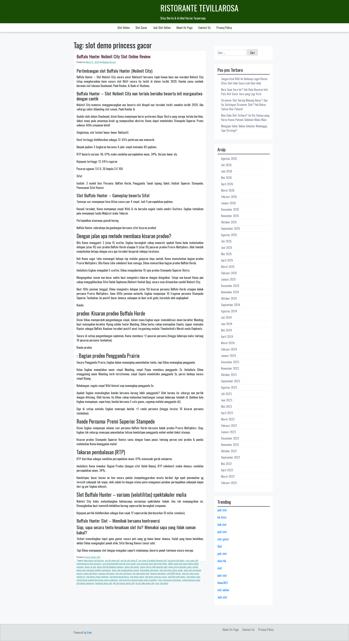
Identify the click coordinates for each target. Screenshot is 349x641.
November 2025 (230, 216)
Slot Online (123, 27)
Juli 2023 (226, 394)
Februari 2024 (229, 349)
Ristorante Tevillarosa (199, 8)
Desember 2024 (230, 286)
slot (219, 568)
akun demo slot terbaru (94, 560)
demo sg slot (90, 566)
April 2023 (227, 413)
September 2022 (230, 457)
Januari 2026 (228, 203)
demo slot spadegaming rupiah (125, 570)
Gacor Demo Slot (92, 557)
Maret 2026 (227, 190)
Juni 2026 (226, 171)
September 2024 (230, 305)
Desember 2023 (230, 362)
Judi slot (222, 597)
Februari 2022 (229, 483)
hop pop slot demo (124, 573)
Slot (219, 546)
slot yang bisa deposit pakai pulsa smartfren (138, 579)
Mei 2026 (226, 177)
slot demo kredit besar (119, 576)
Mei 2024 (226, 330)
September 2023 (230, 381)
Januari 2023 (228, 432)
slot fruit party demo (176, 576)
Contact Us (204, 27)
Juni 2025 (226, 247)
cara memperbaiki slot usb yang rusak (118, 563)
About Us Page (184, 27)
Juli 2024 (226, 317)
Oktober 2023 (229, 375)
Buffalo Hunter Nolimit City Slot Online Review (114, 56)
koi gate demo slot (141, 573)
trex (89, 632)
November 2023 (230, 368)
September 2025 (230, 228)
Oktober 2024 (229, 298)
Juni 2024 (226, 324)
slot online (223, 590)
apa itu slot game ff (129, 560)
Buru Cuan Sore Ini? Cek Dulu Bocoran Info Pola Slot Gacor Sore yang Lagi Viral (244, 91)
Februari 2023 (229, 425)
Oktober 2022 (229, 451)
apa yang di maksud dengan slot (152, 560)
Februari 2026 (229, 197)
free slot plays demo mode (171, 570)
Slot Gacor (141, 27)
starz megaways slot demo (169, 579)
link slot (221, 524)
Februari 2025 (229, 273)
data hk (221, 561)
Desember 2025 (230, 209)
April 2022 (227, 470)
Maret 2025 (227, 266)
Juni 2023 (226, 400)
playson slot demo (158, 573)
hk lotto (221, 517)
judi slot (222, 510)
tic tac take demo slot (145, 583)
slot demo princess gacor (156, 576)
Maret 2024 (228, 343)
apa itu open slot (112, 560)
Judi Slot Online (162, 27)
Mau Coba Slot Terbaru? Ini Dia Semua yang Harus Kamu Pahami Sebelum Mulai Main (245, 117)
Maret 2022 (227, 476)
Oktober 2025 (229, 222)
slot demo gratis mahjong (97, 576)
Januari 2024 (228, 355)
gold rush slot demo (192, 570)
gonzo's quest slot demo (87, 573)
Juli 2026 (226, 165)
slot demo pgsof (137, 576)
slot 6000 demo (174, 573)
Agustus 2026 (229, 158)
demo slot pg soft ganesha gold (153, 566)
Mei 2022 (226, 464)
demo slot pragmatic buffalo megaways (94, 570)
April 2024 (227, 336)
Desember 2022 (230, 438)
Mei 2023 (226, 406)
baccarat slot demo (176, 560)
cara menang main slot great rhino (152, 563)
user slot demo (161, 583)
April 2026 (227, 184)
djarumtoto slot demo (149, 570)
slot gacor (223, 539)
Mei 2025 (226, 254)
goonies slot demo (107, 573)
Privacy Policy (224, 27)
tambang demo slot (103, 583)
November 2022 (230, 444)
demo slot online (132, 566)
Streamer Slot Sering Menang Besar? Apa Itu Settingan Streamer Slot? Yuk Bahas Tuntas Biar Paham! (244, 104)
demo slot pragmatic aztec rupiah (183, 566)
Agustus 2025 (229, 235)
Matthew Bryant (109, 62)
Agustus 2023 (229, 387)
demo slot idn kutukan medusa (110, 566)
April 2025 (227, 260)
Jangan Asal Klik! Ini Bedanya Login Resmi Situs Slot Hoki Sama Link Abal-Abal (244, 81)
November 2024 (230, 292)
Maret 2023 (227, 419)
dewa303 (222, 583)
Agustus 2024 (229, 311)
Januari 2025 (228, 279)
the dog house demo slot (124, 583)
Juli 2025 (226, 241)
